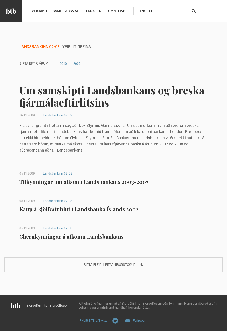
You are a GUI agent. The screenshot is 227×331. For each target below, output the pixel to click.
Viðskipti (39, 11)
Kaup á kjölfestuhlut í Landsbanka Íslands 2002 (79, 209)
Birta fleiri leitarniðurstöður (109, 265)
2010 (63, 64)
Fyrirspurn (140, 321)
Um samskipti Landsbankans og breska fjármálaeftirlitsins (111, 96)
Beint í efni (216, 11)
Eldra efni (93, 11)
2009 (76, 64)
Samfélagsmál (66, 11)
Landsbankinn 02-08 (57, 115)
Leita (194, 11)
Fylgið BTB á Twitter (94, 321)
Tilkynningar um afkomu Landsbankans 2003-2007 (83, 181)
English (147, 11)
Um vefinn (117, 11)
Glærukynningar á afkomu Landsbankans (71, 236)
